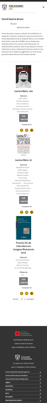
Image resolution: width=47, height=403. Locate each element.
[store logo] (13, 7)
